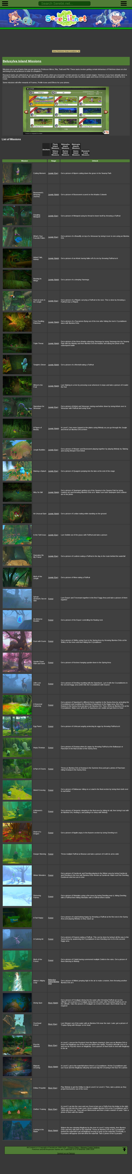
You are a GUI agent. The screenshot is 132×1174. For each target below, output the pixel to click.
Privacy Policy (73, 1147)
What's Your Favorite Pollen (39, 237)
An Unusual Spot (39, 514)
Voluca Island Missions (55, 153)
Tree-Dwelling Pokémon (38, 322)
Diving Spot (37, 1003)
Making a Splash (39, 471)
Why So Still (37, 492)
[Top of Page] (124, 1149)
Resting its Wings (37, 280)
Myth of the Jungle (37, 577)
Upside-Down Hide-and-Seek (39, 662)
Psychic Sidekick (36, 1045)
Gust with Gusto (39, 641)
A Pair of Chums (39, 769)
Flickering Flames (37, 896)
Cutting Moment (39, 173)
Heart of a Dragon (37, 833)
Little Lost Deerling (37, 684)
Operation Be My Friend (38, 556)
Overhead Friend (37, 1024)
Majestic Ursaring (36, 1067)
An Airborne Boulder (37, 620)
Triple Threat (38, 343)
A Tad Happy (38, 918)
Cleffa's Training (39, 1109)
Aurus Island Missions (76, 153)
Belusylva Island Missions (65, 146)
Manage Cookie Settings (90, 1147)
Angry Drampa (39, 748)
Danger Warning (39, 854)
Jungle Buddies (39, 450)
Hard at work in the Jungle (39, 301)
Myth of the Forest (37, 960)
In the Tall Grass (39, 535)
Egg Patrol (37, 726)
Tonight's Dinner (39, 365)
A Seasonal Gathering (37, 705)
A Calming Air (38, 939)
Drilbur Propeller (39, 1088)
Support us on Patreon (66, 1153)
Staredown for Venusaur (38, 407)
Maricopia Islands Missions (76, 146)
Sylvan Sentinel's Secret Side (39, 599)
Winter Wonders (39, 875)
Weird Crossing (39, 790)
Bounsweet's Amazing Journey (38, 194)
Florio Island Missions (55, 146)
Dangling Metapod (36, 216)
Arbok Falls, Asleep (38, 258)
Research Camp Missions (86, 153)
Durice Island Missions (65, 153)
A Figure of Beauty (37, 428)
